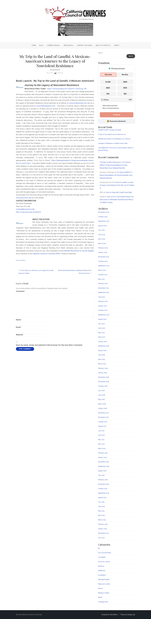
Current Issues (53, 45)
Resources (68, 45)
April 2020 (101, 337)
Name (19, 320)
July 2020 (101, 324)
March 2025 (102, 243)
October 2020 (103, 310)
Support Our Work (84, 45)
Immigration (102, 575)
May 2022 (101, 279)
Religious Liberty (103, 593)
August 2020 (102, 319)
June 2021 (101, 297)
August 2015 (102, 497)
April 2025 (101, 239)
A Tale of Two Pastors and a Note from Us (112, 134)
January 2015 (102, 529)
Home (34, 45)
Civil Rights (101, 557)
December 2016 (103, 462)
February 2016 (103, 479)
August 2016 (102, 471)
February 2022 (103, 283)
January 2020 (102, 341)
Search (100, 53)
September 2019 (103, 346)
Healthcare (101, 570)
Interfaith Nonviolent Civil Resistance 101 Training (114, 139)
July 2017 (101, 430)
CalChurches (60, 73)
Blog (41, 45)
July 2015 (101, 502)
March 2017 (102, 448)
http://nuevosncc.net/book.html (28, 212)
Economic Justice (104, 561)
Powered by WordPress (109, 614)
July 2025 (101, 230)
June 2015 (101, 506)
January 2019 (102, 372)
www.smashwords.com (78, 103)
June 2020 (101, 328)
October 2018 (102, 386)
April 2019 (101, 359)
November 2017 (103, 417)
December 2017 (103, 413)
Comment (20, 291)
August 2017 (102, 426)
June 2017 (101, 435)
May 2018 (101, 399)
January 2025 (102, 252)
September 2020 (103, 315)
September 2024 (103, 266)
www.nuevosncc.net (23, 198)
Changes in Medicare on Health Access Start (112, 143)
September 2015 (103, 493)
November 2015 (103, 484)
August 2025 (102, 225)
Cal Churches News (104, 553)
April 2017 (101, 444)
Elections (101, 566)
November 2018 (103, 381)
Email (18, 327)
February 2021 (103, 301)
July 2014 (101, 537)
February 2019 (103, 368)
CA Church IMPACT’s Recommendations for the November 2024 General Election (115, 165)
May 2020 (101, 332)
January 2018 (102, 408)
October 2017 (102, 422)
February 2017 (103, 453)
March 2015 (102, 520)
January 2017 (102, 457)
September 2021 (103, 292)
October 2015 (102, 488)
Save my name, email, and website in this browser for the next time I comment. (49, 345)
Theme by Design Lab (127, 614)
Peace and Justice (104, 584)
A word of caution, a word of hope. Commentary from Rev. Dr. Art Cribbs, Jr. (117, 185)
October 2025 (102, 217)
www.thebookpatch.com (45, 106)
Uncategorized (103, 602)
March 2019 (102, 364)
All (99, 548)
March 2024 (102, 270)
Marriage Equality (104, 579)
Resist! (100, 597)
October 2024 (102, 261)
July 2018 (101, 390)
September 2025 (103, 221)
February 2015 (103, 524)
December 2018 (103, 377)
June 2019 (101, 355)
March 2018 (102, 404)
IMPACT (116, 45)
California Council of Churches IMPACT (47, 254)
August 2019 (102, 350)
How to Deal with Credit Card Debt (119, 192)
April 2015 (101, 515)
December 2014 (103, 533)
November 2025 (103, 212)
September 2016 (103, 466)
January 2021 (102, 306)
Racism (100, 588)
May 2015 (101, 511)
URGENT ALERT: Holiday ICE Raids (109, 130)
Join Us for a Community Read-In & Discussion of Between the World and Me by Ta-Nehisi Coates (116, 199)
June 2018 (101, 395)
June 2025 (101, 234)
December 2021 (103, 288)
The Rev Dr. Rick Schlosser (110, 162)
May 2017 (101, 439)
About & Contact (102, 45)
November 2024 (103, 257)
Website (19, 335)
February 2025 (103, 248)
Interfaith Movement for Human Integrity (78, 251)
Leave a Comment (20, 260)
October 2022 (102, 274)
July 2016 (101, 475)
